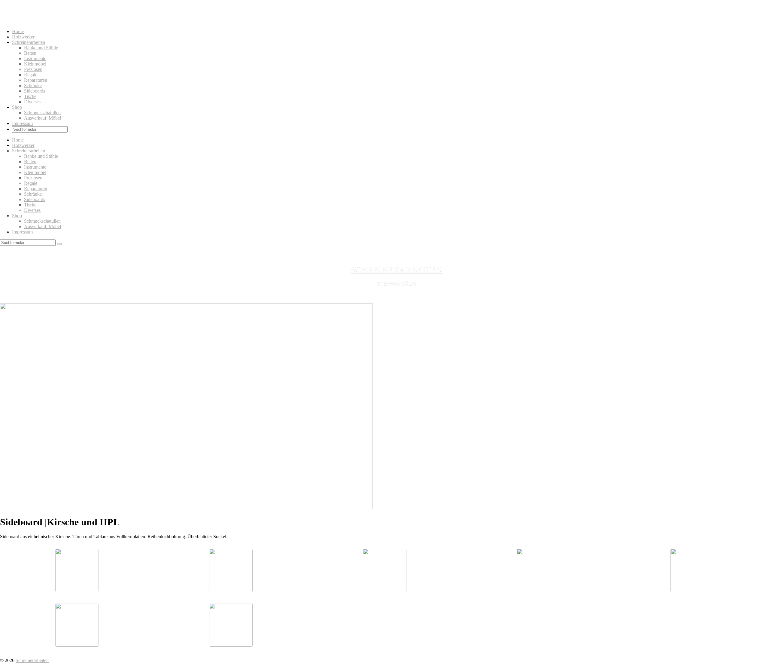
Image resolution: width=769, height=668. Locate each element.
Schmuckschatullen (42, 112)
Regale (30, 74)
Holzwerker (23, 36)
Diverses (32, 101)
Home (18, 31)
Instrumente (35, 58)
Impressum (22, 123)
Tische (30, 96)
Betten (30, 53)
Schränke (33, 85)
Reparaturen (35, 80)
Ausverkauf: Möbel (42, 117)
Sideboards (34, 90)
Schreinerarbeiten (28, 42)
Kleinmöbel (35, 63)
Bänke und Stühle (41, 47)
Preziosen (33, 69)
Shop (17, 107)
